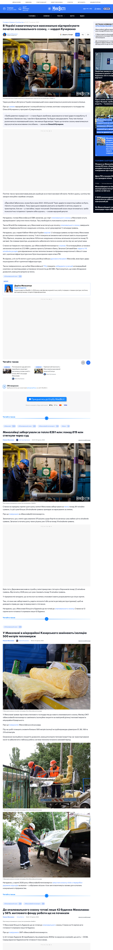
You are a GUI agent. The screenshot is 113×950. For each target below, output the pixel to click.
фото (72, 16)
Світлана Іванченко (24, 440)
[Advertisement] (46, 162)
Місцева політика (95, 2)
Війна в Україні (17, 2)
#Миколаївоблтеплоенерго (47, 426)
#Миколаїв (7, 426)
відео (82, 16)
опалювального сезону (61, 218)
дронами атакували (59, 259)
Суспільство (20, 22)
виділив (47, 232)
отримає (62, 245)
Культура (70, 2)
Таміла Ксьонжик (24, 640)
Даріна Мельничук (12, 34)
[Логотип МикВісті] (59, 9)
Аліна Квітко (22, 917)
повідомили (14, 514)
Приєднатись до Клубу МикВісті (47, 399)
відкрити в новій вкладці (84, 440)
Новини (12, 22)
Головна (6, 22)
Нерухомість (81, 2)
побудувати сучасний (64, 266)
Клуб (107, 8)
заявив (12, 106)
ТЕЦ (45, 266)
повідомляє (14, 725)
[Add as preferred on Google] (49, 8)
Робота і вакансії (41, 2)
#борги (64, 426)
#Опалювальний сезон (10, 276)
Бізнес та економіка (57, 2)
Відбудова (29, 2)
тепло (66, 506)
